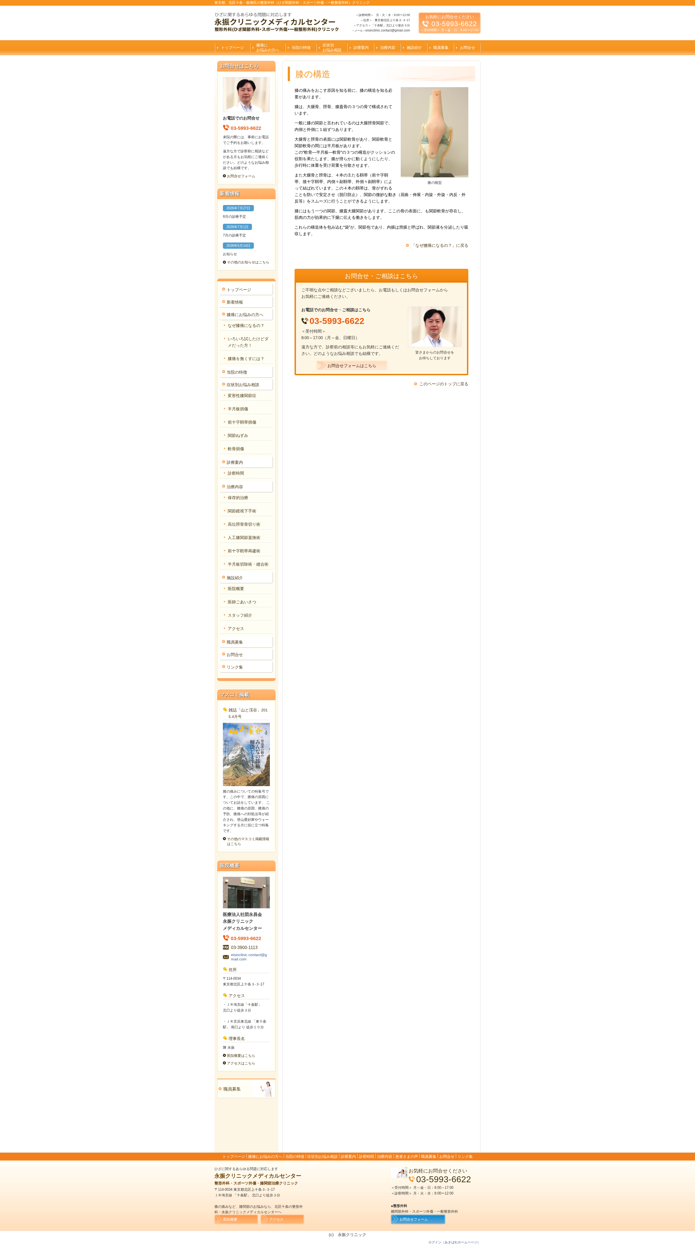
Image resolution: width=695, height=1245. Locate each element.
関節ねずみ (238, 435)
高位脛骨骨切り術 (244, 524)
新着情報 (235, 302)
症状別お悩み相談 (332, 47)
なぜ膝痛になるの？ (246, 325)
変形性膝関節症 (242, 395)
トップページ (232, 47)
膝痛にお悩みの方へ (267, 47)
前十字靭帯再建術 (244, 551)
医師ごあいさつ (242, 602)
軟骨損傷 (236, 448)
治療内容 (387, 47)
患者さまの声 (406, 1156)
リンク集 (235, 667)
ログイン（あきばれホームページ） (454, 1242)
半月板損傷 (238, 408)
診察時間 (236, 473)
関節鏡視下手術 (242, 511)
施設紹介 (414, 47)
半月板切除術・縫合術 (248, 564)
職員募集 (440, 47)
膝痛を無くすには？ (246, 358)
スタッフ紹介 (240, 615)
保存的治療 (238, 497)
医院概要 (236, 588)
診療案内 (361, 47)
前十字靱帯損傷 (242, 422)
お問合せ (467, 47)
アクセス (236, 628)
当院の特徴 (301, 47)
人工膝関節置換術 (244, 537)
